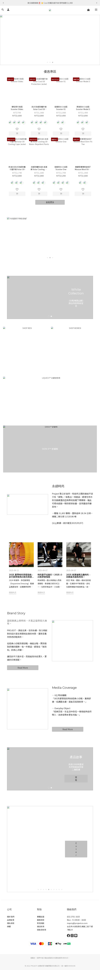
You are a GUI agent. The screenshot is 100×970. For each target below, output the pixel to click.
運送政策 (40, 926)
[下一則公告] (97, 3)
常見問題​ (40, 923)
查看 (76, 779)
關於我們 (10, 916)
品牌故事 (10, 920)
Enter (76, 849)
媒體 (9, 926)
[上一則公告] (3, 3)
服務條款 (40, 920)
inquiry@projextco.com (77, 923)
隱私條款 (10, 923)
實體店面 (40, 916)
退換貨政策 (41, 929)
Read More (23, 667)
